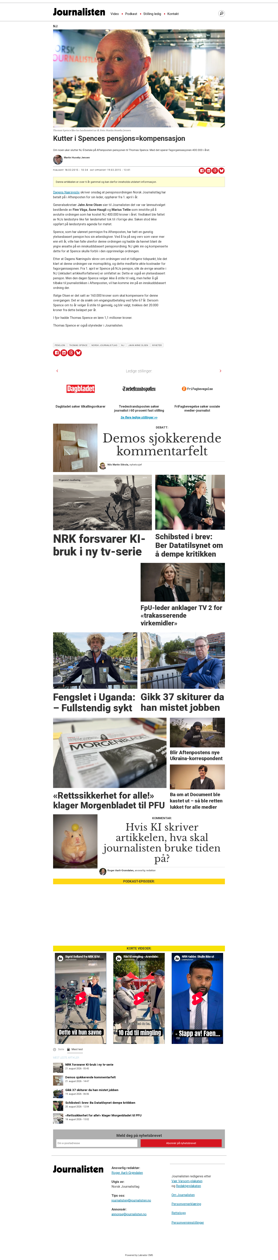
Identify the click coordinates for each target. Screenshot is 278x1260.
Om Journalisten (183, 1195)
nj (122, 345)
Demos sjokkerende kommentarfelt (90, 1077)
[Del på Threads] (215, 171)
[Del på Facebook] (202, 171)
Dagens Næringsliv (66, 192)
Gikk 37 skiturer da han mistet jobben (91, 1090)
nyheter (157, 345)
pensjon (60, 345)
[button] (57, 370)
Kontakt (173, 14)
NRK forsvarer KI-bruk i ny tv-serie (89, 1064)
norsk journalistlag (104, 345)
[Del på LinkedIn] (208, 171)
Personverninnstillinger (187, 1222)
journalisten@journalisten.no (131, 1200)
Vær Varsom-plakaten (186, 1181)
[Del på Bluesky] (221, 171)
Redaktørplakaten (188, 1186)
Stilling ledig (152, 14)
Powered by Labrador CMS (139, 1255)
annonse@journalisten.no (129, 1214)
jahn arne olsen (138, 345)
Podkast (131, 14)
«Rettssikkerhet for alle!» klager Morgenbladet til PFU (103, 1115)
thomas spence (78, 345)
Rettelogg (178, 1213)
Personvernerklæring (186, 1204)
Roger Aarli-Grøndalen (127, 1173)
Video (115, 14)
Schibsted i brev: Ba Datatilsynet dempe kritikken (100, 1103)
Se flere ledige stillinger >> (139, 417)
